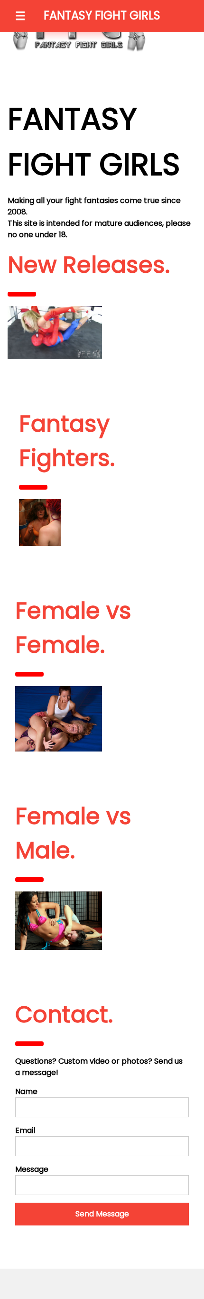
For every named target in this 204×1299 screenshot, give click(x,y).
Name (26, 1091)
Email (25, 1130)
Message (31, 1169)
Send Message (102, 1213)
